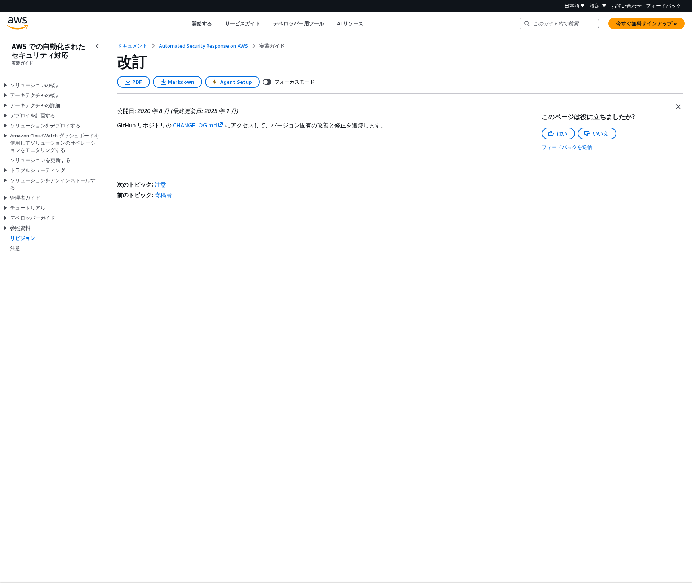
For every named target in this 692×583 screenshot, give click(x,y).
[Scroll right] (368, 23)
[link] (272, 45)
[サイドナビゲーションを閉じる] (97, 46)
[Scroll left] (186, 23)
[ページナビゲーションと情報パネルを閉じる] (678, 107)
